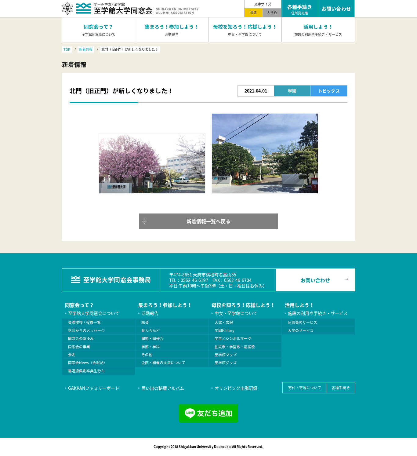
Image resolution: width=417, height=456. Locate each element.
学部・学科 (150, 346)
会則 (71, 354)
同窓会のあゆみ (81, 338)
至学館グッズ (226, 362)
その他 (146, 354)
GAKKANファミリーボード (93, 388)
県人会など (150, 330)
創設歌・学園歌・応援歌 (235, 346)
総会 (145, 322)
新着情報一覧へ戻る (208, 221)
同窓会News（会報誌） (87, 362)
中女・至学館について (236, 313)
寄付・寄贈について (304, 387)
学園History (224, 330)
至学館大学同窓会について (93, 313)
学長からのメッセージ (86, 330)
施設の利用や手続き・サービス (318, 313)
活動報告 (149, 313)
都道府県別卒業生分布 (86, 371)
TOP (66, 49)
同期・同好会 (152, 338)
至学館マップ (226, 354)
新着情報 (85, 49)
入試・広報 (224, 322)
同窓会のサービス (302, 322)
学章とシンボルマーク (233, 338)
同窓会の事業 (79, 346)
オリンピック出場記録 (236, 388)
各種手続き (341, 387)
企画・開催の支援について (163, 362)
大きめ (272, 12)
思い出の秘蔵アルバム (162, 388)
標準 (253, 12)
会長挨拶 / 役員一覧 (84, 322)
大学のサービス (301, 330)
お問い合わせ (315, 280)
